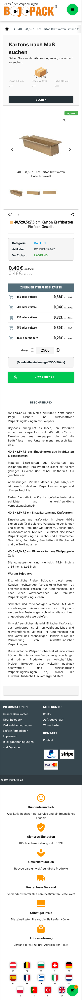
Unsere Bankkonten (15, 714)
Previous (12, 149)
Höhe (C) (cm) (62, 81)
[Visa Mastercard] (51, 764)
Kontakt (48, 740)
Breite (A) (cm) (39, 81)
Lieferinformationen (15, 730)
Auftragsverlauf (53, 719)
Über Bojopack (12, 719)
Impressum (10, 736)
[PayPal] (51, 753)
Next (70, 149)
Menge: (25, 350)
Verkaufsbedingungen (17, 725)
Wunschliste (51, 725)
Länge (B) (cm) (16, 81)
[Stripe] (67, 753)
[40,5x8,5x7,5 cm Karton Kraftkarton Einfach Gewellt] (16, 192)
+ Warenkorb (45, 377)
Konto (47, 714)
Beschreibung (41, 402)
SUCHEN (41, 100)
